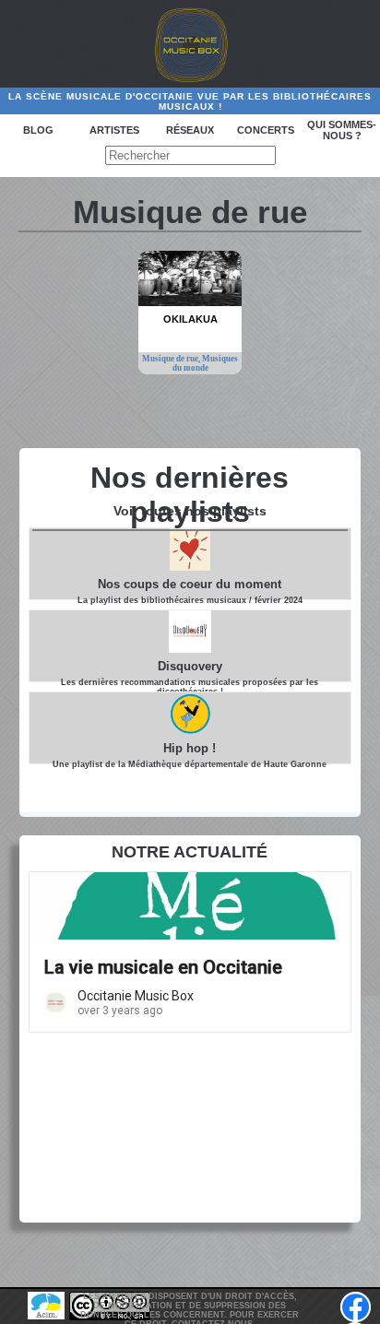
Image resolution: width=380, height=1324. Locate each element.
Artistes (114, 130)
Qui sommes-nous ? (341, 130)
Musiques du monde (205, 363)
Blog (38, 130)
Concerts (265, 130)
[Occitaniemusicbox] (190, 44)
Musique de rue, (172, 358)
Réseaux (190, 130)
